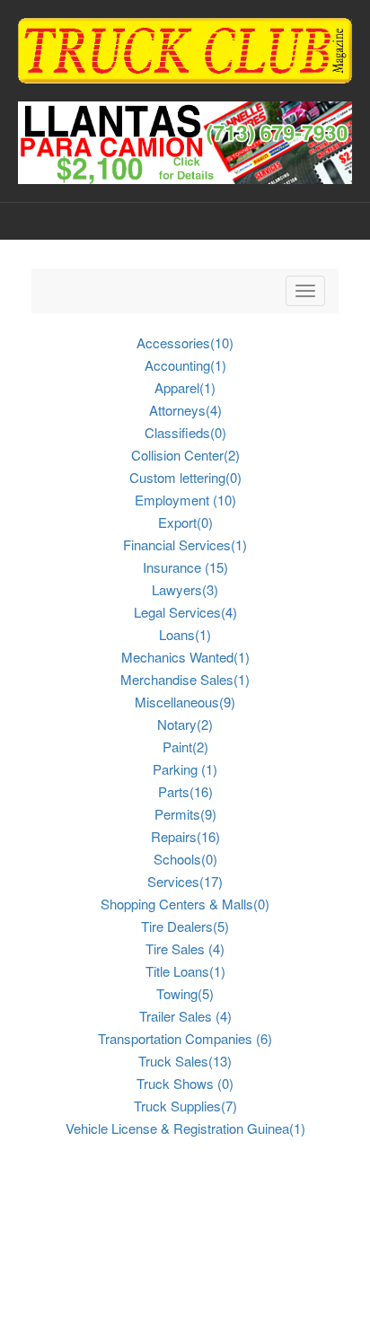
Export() (185, 522)
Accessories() (185, 342)
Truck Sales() (185, 1060)
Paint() (185, 746)
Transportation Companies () (185, 1038)
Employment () (185, 499)
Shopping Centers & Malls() (185, 903)
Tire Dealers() (185, 926)
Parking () (185, 768)
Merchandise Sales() (185, 679)
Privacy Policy (185, 1283)
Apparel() (185, 387)
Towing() (185, 993)
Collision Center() (185, 454)
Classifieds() (185, 432)
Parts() (185, 791)
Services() (185, 881)
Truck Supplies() (185, 1105)
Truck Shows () (185, 1083)
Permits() (185, 813)
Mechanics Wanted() (185, 656)
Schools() (185, 858)
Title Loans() (185, 970)
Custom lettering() (185, 477)
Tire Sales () (185, 948)
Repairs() (185, 836)
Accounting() (185, 365)
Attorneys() (185, 409)
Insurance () (185, 567)
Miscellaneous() (185, 701)
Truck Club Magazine (112, 1265)
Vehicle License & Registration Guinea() (185, 1128)
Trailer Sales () (185, 1015)
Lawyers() (185, 589)
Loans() (185, 634)
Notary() (185, 724)
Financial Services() (185, 544)
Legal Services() (185, 611)
